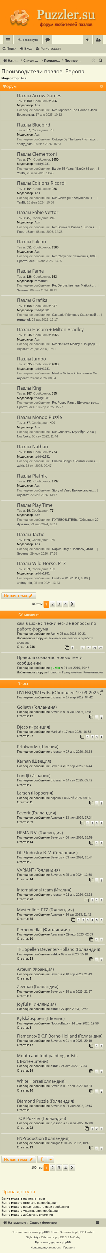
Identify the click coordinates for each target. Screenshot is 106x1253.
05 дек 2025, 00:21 (73, 633)
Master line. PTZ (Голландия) (45, 909)
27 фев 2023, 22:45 (74, 1009)
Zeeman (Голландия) (37, 986)
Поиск (11, 49)
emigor (55, 1143)
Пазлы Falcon (31, 241)
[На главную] (53, 18)
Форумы (49, 40)
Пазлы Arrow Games (39, 95)
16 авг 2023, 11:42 (78, 914)
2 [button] (52, 604)
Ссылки (9, 40)
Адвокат (23, 348)
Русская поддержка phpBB (53, 1242)
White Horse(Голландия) (41, 1081)
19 (82, 648)
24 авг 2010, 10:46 (76, 667)
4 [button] (65, 604)
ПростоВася (25, 231)
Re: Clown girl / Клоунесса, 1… (73, 198)
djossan (23, 524)
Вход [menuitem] (88, 40)
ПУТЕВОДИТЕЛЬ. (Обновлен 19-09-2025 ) (59, 692)
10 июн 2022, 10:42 (76, 1143)
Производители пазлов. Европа (43, 71)
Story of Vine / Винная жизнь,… (74, 490)
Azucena (57, 934)
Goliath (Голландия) (37, 707)
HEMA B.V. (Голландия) (40, 832)
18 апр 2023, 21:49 (79, 974)
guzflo (55, 667)
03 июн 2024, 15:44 (79, 857)
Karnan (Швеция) (34, 761)
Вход (28, 49)
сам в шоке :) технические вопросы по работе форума (56, 625)
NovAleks (23, 436)
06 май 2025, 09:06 (77, 798)
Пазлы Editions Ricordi (41, 183)
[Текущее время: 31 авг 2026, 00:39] (93, 60)
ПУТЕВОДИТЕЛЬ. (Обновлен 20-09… (79, 519)
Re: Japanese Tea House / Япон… (76, 110)
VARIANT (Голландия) (38, 870)
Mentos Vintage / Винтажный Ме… (76, 373)
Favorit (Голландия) (36, 813)
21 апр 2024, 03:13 (79, 894)
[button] (72, 604)
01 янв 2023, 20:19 (79, 1040)
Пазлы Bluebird (33, 125)
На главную (28, 39)
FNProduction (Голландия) (43, 1138)
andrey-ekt (24, 582)
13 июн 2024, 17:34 (79, 817)
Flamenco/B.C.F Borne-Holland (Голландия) (59, 1036)
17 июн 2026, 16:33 (77, 731)
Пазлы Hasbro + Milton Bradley (50, 329)
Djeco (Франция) (33, 727)
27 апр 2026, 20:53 (79, 751)
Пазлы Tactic (30, 534)
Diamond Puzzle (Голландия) (45, 1101)
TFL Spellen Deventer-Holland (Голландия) (58, 949)
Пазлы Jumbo (31, 359)
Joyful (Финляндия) (36, 1004)
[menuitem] (98, 39)
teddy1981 (42, 163)
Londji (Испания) (33, 775)
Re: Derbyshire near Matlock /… (74, 285)
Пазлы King (29, 388)
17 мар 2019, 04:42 (79, 697)
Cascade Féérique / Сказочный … (76, 314)
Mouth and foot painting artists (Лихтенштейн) (47, 1058)
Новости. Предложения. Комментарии (75, 672)
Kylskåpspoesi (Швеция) (40, 1018)
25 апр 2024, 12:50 (79, 874)
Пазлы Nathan (32, 446)
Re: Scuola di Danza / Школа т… (74, 227)
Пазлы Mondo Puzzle (39, 417)
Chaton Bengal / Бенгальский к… (75, 461)
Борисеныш (25, 114)
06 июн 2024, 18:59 (79, 837)
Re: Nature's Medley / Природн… (75, 344)
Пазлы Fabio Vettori (38, 212)
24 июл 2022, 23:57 (79, 1105)
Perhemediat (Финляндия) (43, 929)
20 (88, 648)
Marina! (56, 731)
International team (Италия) (44, 890)
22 (100, 648)
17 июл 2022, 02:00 (79, 1123)
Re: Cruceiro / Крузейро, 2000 (73, 431)
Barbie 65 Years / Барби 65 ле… (74, 168)
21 (94, 648)
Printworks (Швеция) (37, 746)
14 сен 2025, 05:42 (79, 780)
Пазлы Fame (30, 271)
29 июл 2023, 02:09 (79, 934)
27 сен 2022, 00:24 (79, 1086)
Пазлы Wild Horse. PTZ (41, 563)
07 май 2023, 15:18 (74, 954)
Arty (35, 1237)
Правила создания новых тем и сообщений (50, 659)
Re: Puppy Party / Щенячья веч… (75, 402)
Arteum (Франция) (35, 969)
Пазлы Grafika (32, 300)
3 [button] (59, 604)
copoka (56, 798)
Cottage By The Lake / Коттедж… (75, 139)
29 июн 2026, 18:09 (79, 711)
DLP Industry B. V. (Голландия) (47, 852)
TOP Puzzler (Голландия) (41, 1118)
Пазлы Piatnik (32, 476)
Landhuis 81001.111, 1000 (70, 578)
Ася (23, 78)
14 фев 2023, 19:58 (85, 1023)
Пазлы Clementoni (37, 154)
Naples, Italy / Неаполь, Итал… (74, 549)
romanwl (40, 281)
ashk (20, 465)
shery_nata (25, 144)
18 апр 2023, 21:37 (79, 991)
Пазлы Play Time (35, 505)
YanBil (21, 173)
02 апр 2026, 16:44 (79, 766)
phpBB (43, 1232)
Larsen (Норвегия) (35, 793)
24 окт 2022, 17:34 (74, 1066)
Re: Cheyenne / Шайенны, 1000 (74, 256)
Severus (23, 290)
